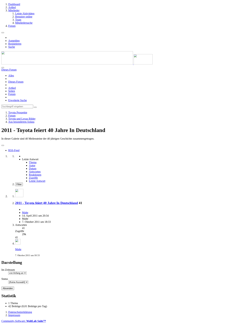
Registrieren (14, 43)
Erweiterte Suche (17, 100)
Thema (32, 162)
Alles (11, 75)
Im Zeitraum (8, 269)
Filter (19, 184)
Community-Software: (23, 321)
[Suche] (2, 67)
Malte (25, 212)
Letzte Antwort (37, 180)
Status (4, 278)
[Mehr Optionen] (2, 145)
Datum (32, 168)
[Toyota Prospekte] (77, 63)
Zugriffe (33, 177)
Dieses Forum (15, 81)
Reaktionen (35, 174)
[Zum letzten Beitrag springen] (18, 243)
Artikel (12, 87)
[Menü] (2, 32)
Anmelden (14, 40)
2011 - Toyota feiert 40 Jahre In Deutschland (46, 203)
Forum (11, 94)
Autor (32, 165)
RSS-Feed (13, 150)
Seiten (11, 91)
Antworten (35, 171)
